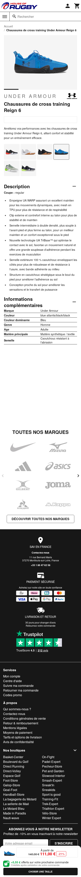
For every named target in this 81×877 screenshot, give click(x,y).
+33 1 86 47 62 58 (40, 565)
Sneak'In (48, 785)
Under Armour (30, 96)
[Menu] (4, 16)
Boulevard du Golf (15, 761)
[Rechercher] (14, 16)
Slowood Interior (53, 775)
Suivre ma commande (18, 685)
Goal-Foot (10, 789)
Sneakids (48, 789)
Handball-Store (13, 794)
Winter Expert (51, 818)
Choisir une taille (40, 871)
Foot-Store (10, 780)
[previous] (3, 475)
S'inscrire (64, 843)
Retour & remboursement (20, 723)
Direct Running (13, 766)
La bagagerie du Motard (19, 799)
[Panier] (77, 6)
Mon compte (11, 676)
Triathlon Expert (53, 808)
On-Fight (48, 757)
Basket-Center (13, 757)
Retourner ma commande (21, 690)
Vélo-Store (49, 813)
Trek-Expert (50, 804)
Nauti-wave (11, 818)
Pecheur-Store (52, 766)
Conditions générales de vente (24, 718)
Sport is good (51, 794)
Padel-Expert (51, 761)
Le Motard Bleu (13, 808)
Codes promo (12, 695)
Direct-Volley (12, 771)
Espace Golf (11, 775)
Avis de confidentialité (18, 742)
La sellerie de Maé (16, 804)
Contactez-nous (40, 552)
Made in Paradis (14, 813)
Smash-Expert (52, 780)
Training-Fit (50, 799)
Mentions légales (15, 728)
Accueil (8, 26)
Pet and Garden (53, 771)
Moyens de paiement (17, 732)
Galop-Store (11, 785)
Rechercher (25, 16)
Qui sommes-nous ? (17, 709)
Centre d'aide (12, 681)
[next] (78, 475)
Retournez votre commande (40, 625)
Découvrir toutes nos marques (40, 519)
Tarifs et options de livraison (22, 737)
